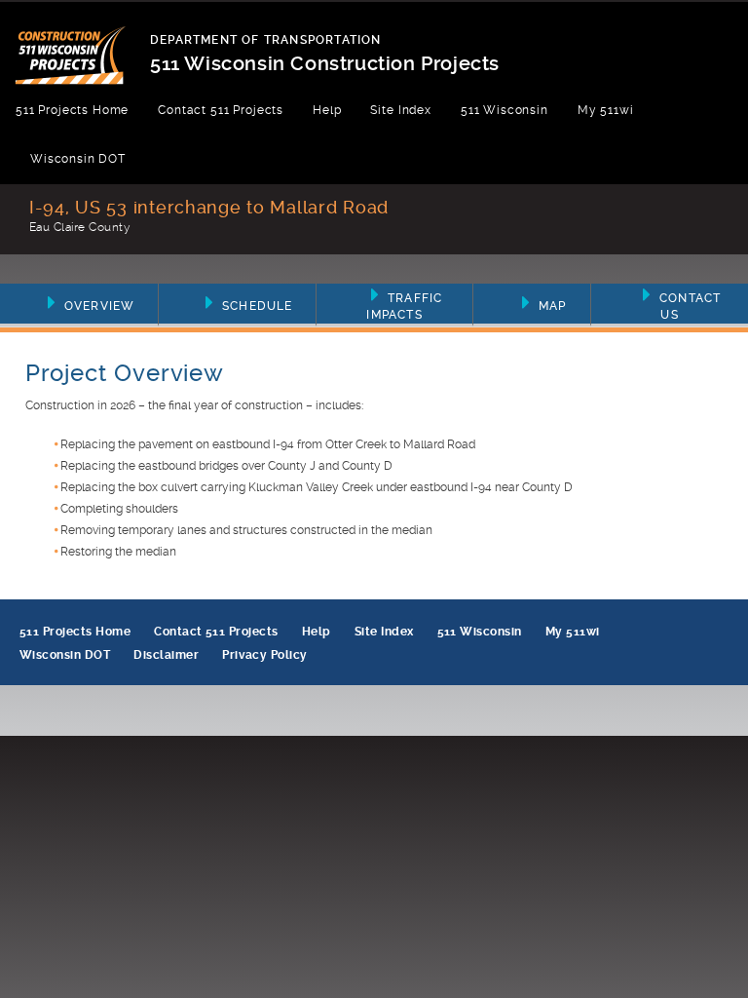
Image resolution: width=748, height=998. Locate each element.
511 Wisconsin (504, 110)
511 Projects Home (72, 110)
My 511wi (606, 110)
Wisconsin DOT (78, 159)
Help (327, 110)
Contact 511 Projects (220, 110)
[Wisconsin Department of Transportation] (82, 43)
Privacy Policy (265, 655)
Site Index (400, 110)
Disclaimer (166, 655)
